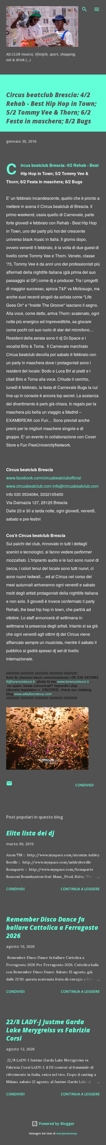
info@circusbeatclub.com (75, 486)
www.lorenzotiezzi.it (73, 681)
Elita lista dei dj (30, 833)
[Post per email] (9, 785)
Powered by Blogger (56, 1123)
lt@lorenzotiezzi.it (20, 681)
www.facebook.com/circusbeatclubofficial (43, 478)
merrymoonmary (66, 1133)
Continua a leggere (80, 888)
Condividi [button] (84, 785)
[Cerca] (84, 9)
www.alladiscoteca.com (33, 694)
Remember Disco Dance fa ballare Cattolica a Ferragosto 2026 (52, 927)
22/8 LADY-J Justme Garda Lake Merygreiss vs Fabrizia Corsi (48, 1029)
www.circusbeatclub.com (28, 486)
